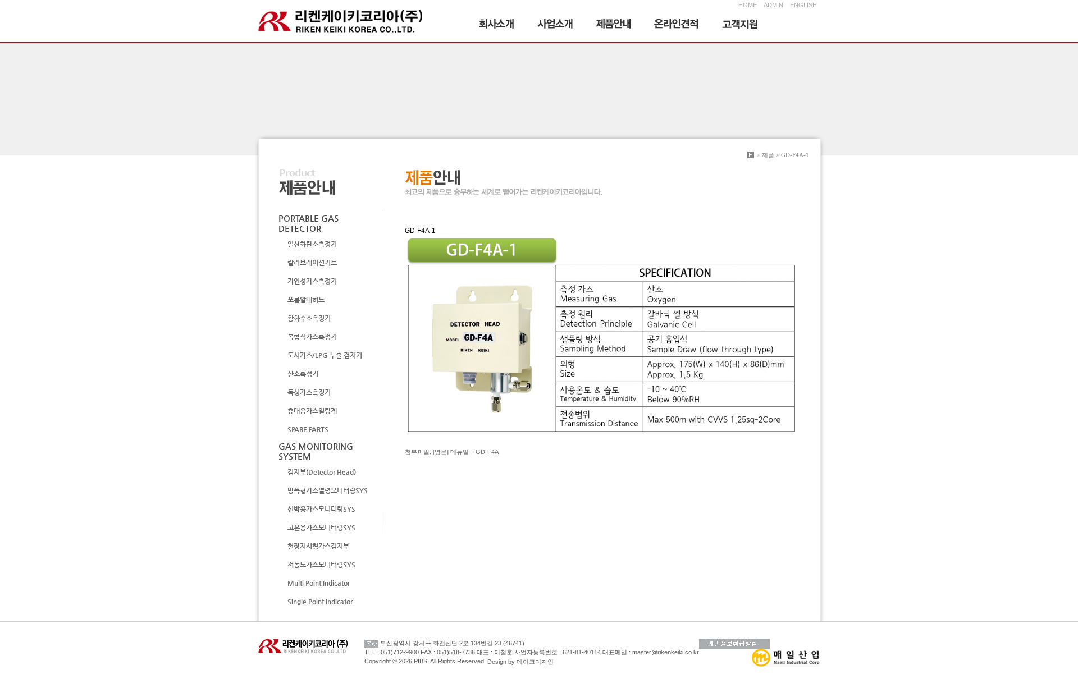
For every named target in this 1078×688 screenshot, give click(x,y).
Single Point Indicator (320, 602)
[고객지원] (740, 25)
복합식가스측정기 (312, 337)
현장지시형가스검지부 (318, 546)
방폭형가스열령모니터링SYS (327, 490)
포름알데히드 (306, 300)
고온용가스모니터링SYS (321, 527)
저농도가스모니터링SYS (321, 564)
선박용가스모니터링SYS (321, 509)
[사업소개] (555, 25)
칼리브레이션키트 (312, 263)
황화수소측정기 (309, 318)
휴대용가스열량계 (312, 411)
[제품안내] (614, 25)
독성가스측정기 (309, 392)
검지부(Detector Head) (321, 472)
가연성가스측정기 (312, 281)
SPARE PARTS (307, 429)
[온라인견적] (677, 25)
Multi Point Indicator (318, 583)
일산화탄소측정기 (312, 244)
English (801, 5)
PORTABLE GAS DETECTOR (308, 223)
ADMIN (773, 5)
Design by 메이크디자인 (520, 661)
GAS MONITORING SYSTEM (315, 451)
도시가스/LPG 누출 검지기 (324, 355)
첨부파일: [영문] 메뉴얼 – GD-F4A (452, 451)
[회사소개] (497, 25)
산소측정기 (302, 374)
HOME (747, 5)
